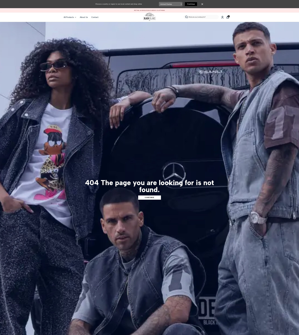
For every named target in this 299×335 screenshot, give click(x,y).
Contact (94, 17)
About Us (84, 17)
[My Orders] (222, 17)
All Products (69, 17)
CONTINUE (149, 198)
